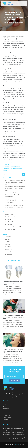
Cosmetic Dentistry (9, 214)
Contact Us (5, 419)
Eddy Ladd (7, 354)
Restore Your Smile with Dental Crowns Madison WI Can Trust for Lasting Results (13, 283)
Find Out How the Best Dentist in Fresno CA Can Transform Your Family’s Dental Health (13, 317)
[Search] (23, 174)
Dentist (4, 406)
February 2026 (8, 249)
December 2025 (9, 254)
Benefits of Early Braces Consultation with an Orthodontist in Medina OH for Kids (14, 207)
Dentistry (5, 413)
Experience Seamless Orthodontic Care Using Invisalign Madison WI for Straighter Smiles (14, 194)
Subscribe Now (14, 380)
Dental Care (8, 224)
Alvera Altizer (8, 22)
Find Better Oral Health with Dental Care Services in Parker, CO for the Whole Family (15, 188)
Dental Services (6, 415)
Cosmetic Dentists (9, 216)
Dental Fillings (8, 232)
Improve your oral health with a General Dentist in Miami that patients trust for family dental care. (15, 200)
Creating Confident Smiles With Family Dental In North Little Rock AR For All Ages (13, 351)
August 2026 (8, 236)
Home (4, 404)
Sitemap (17, 446)
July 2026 (7, 239)
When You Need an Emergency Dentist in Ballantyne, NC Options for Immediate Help (15, 182)
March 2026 (8, 246)
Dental (6, 219)
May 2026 (7, 244)
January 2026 (8, 252)
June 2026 (7, 241)
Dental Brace (8, 221)
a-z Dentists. (17, 444)
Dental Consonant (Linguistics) (12, 226)
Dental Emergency (9, 229)
